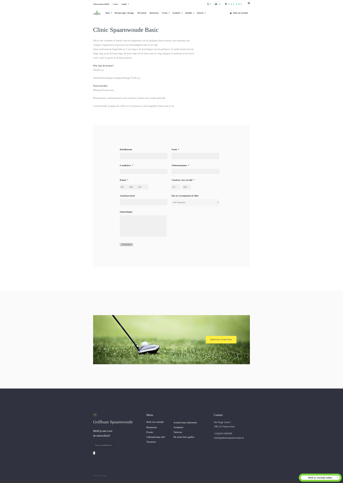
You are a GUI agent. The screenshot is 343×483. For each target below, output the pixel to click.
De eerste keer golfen (184, 437)
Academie (178, 427)
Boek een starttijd (155, 422)
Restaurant (151, 427)
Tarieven (178, 432)
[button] (221, 339)
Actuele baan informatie (185, 422)
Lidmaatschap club (155, 437)
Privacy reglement (100, 476)
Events (149, 432)
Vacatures (151, 441)
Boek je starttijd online (320, 477)
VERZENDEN (126, 244)
